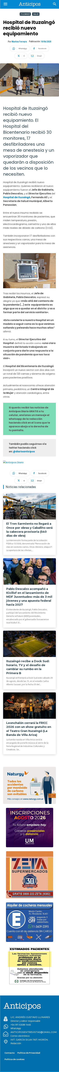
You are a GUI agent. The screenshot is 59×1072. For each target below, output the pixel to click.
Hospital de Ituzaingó (16, 197)
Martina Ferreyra (19, 41)
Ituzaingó (25, 14)
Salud (36, 14)
